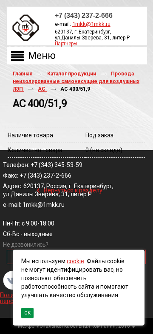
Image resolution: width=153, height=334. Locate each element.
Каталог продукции (72, 74)
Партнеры (66, 44)
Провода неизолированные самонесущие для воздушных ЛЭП (76, 81)
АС (42, 89)
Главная (22, 74)
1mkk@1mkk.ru (91, 24)
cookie (75, 261)
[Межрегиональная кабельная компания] (24, 28)
